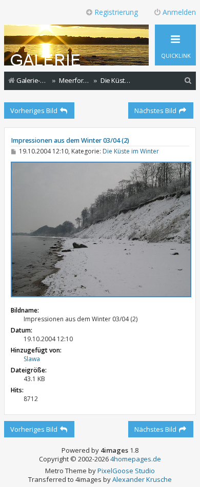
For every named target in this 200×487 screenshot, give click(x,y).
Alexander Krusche (142, 479)
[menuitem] (188, 80)
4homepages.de (135, 459)
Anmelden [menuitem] (179, 12)
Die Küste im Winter (131, 151)
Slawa (32, 359)
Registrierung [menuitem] (116, 12)
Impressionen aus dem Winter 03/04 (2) (70, 140)
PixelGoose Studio (126, 471)
